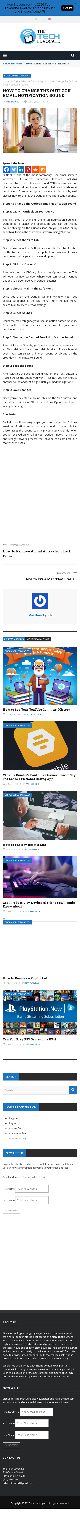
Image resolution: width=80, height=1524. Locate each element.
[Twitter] (13, 169)
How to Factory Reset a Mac (25, 845)
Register (14, 1118)
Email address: (11, 1177)
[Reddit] (35, 169)
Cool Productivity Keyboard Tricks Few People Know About (39, 904)
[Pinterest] (28, 169)
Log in (12, 1123)
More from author (38, 639)
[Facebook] (6, 169)
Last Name (9, 1200)
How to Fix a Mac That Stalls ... (50, 579)
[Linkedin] (21, 169)
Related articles (14, 639)
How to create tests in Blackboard (47, 63)
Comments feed (18, 1133)
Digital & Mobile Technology (16, 76)
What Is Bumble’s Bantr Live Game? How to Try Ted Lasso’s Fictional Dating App (39, 777)
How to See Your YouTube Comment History (36, 709)
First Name (9, 1188)
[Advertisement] (40, 488)
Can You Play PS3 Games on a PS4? (29, 1039)
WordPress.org (17, 1138)
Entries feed (16, 1128)
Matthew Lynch (13, 101)
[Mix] (42, 169)
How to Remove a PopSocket (25, 978)
